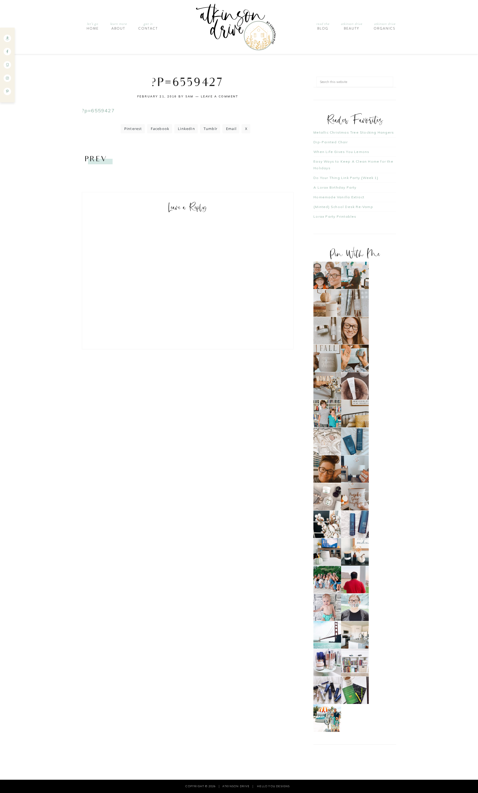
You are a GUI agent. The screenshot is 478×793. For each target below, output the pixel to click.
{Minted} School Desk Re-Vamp (343, 207)
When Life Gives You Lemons (341, 152)
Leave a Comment (219, 96)
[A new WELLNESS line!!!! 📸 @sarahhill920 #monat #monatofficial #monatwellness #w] (355, 358)
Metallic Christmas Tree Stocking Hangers (353, 132)
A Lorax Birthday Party (334, 187)
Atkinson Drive (239, 27)
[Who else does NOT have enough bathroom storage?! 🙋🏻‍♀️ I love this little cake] (327, 662)
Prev (96, 159)
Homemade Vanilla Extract (338, 197)
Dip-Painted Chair (330, 142)
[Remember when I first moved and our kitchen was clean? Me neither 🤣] (355, 635)
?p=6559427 (98, 110)
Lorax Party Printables (334, 216)
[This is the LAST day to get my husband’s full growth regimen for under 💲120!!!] (355, 524)
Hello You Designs (273, 786)
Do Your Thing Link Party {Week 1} (345, 178)
